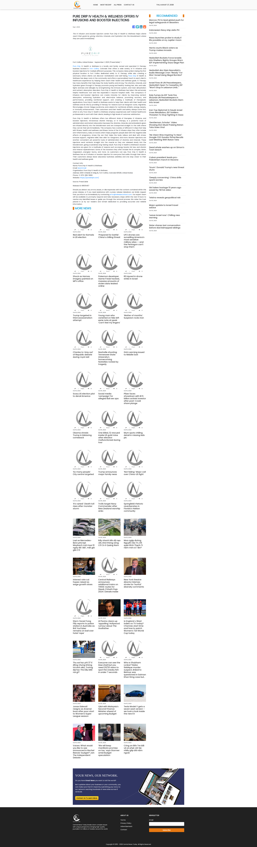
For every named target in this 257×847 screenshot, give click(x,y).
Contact (123, 829)
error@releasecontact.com (121, 194)
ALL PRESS (117, 5)
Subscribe (167, 830)
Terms (123, 820)
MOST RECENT (105, 5)
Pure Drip (77, 66)
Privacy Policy (125, 823)
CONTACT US (129, 5)
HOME (95, 5)
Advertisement (126, 826)
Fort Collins (94, 68)
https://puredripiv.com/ (89, 177)
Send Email (82, 168)
